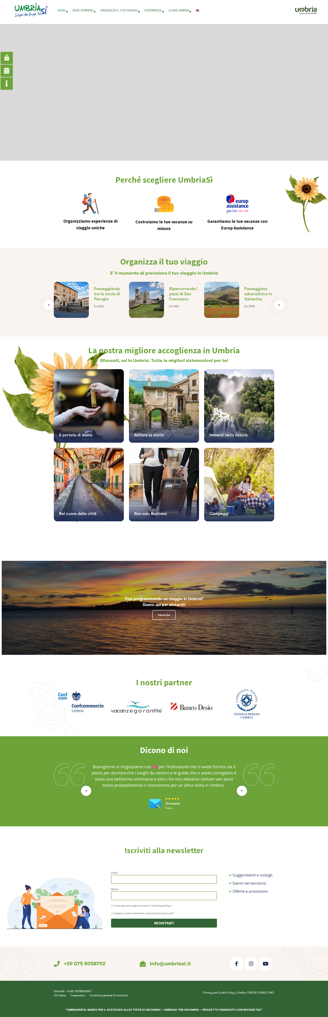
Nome (114, 889)
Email (114, 872)
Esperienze (153, 10)
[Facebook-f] (236, 963)
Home (61, 10)
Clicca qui (164, 615)
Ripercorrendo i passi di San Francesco (108, 293)
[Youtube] (265, 963)
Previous (49, 305)
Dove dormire (83, 10)
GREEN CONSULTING (260, 992)
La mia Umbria (179, 10)
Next (279, 305)
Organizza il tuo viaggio (119, 10)
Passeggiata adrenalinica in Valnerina (183, 293)
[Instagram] (251, 963)
